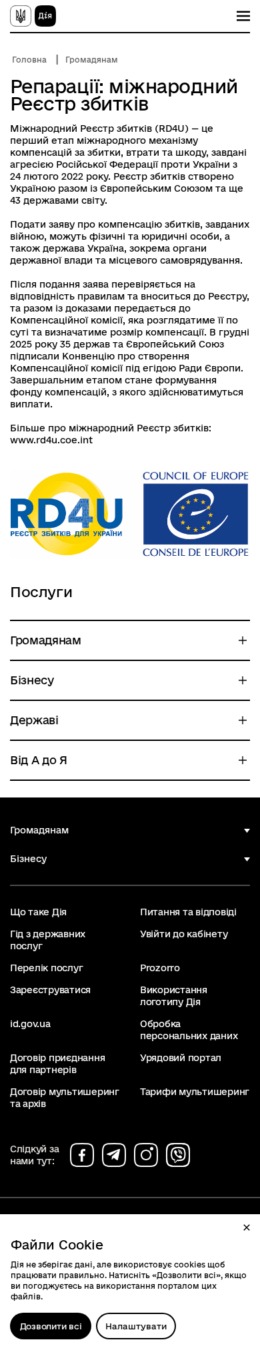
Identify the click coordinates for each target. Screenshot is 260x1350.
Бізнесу (28, 858)
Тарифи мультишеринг (194, 1091)
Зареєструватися (50, 990)
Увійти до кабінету (183, 934)
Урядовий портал (180, 1057)
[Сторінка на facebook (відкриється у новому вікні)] (82, 1155)
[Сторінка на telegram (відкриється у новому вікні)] (114, 1155)
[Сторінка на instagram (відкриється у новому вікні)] (146, 1155)
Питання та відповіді (188, 912)
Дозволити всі (51, 1326)
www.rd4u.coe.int (51, 440)
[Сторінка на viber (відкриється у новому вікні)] (178, 1155)
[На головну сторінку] (33, 16)
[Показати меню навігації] (243, 16)
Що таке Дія (38, 912)
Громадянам (91, 59)
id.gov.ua (30, 1023)
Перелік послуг (46, 968)
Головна (29, 59)
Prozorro (160, 968)
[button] (247, 1228)
